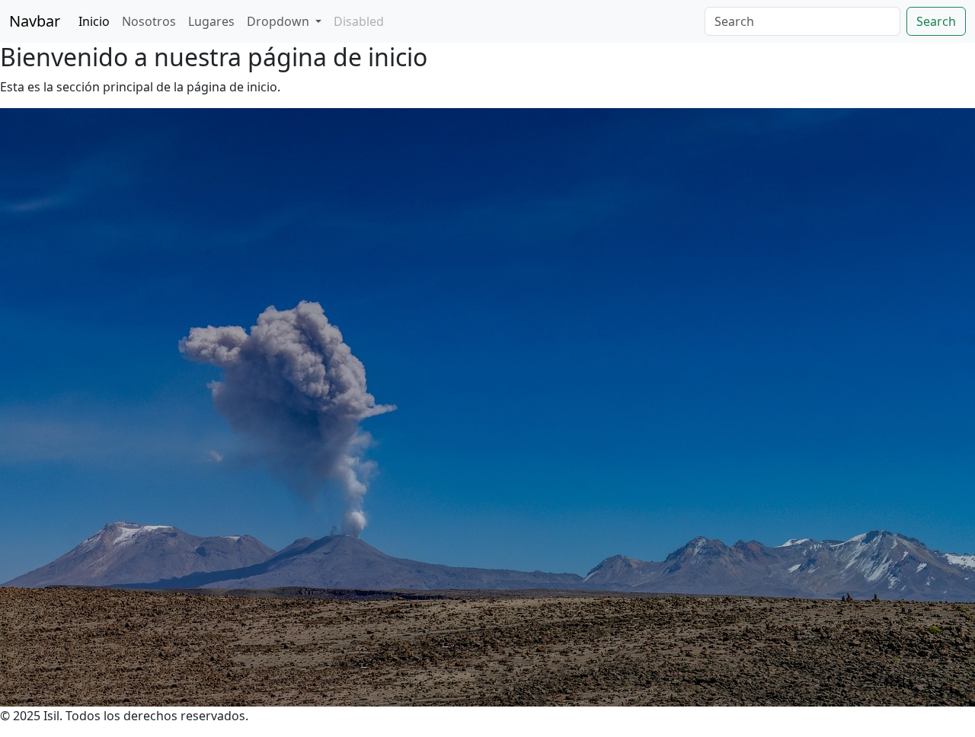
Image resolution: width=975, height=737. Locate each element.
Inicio (94, 21)
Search (936, 21)
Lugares (211, 21)
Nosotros (149, 21)
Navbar (34, 21)
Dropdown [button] (279, 21)
